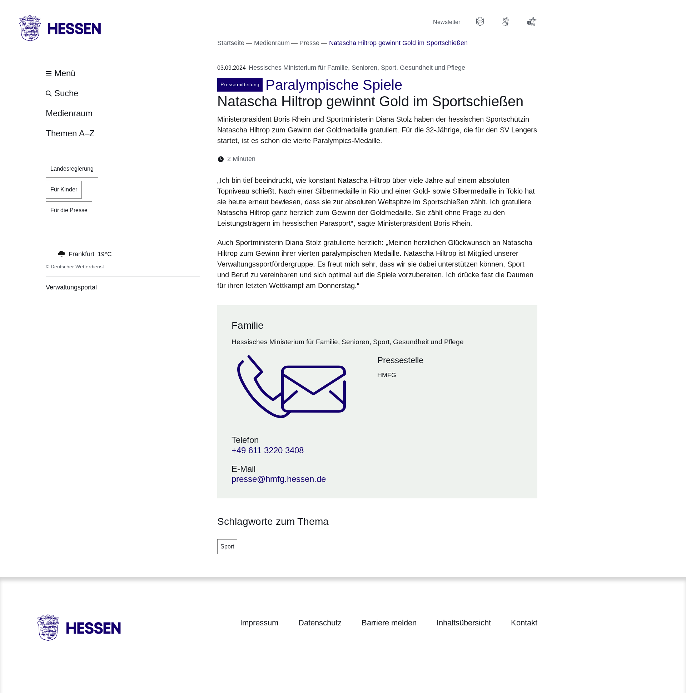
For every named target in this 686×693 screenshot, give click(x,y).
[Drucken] (322, 159)
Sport (227, 546)
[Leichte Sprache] (480, 21)
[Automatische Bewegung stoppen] (50, 253)
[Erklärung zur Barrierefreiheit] (531, 21)
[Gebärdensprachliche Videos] (506, 21)
